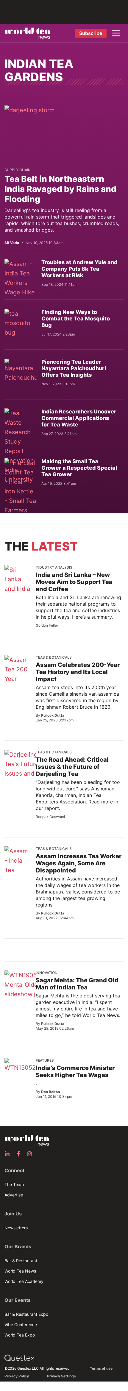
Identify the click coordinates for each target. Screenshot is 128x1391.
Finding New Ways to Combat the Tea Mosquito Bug (75, 318)
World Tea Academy (23, 1281)
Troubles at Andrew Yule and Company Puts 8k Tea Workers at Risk (79, 268)
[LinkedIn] (8, 1154)
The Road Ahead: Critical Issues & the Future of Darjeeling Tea (72, 766)
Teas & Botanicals (54, 657)
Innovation (46, 972)
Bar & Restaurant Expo (26, 1314)
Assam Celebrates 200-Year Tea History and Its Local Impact (78, 672)
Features (45, 1060)
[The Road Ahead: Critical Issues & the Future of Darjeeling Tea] (24, 769)
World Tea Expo (19, 1334)
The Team (14, 1184)
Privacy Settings (61, 1376)
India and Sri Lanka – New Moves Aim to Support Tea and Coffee (74, 582)
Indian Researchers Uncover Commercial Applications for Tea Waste (78, 418)
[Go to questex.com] (19, 1357)
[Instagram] (31, 1154)
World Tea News (20, 1270)
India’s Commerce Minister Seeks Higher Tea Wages (75, 1071)
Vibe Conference (20, 1324)
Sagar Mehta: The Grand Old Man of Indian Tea (77, 984)
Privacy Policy (16, 1376)
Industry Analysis (54, 567)
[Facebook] (20, 1154)
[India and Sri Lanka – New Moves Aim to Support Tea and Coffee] (17, 593)
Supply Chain (17, 170)
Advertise (13, 1194)
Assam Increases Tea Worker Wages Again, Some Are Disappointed (78, 863)
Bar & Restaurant (20, 1260)
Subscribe (90, 33)
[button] (116, 33)
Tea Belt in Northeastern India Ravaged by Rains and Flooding (60, 189)
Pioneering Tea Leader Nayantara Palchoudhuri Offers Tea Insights (73, 368)
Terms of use (101, 1368)
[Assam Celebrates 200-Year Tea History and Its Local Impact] (21, 683)
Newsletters (16, 1227)
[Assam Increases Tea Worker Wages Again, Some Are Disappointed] (17, 874)
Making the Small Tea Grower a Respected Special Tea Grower (79, 467)
